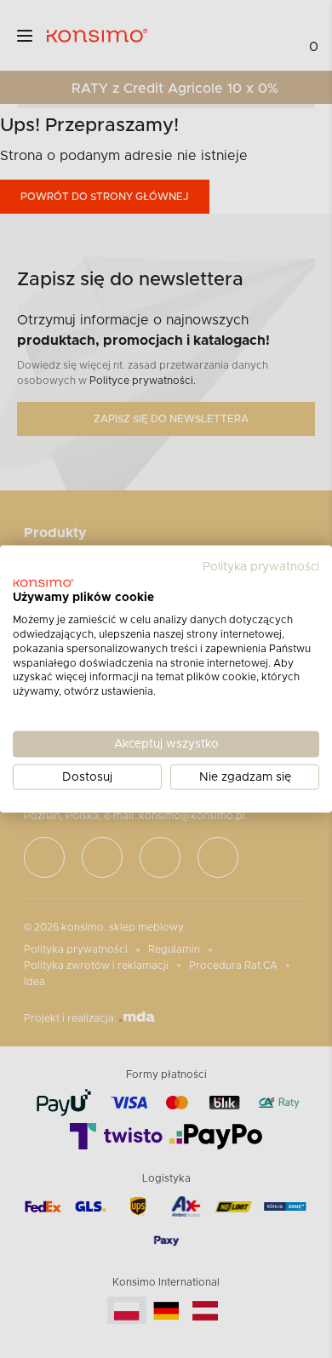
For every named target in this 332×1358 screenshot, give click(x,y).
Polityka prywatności (261, 566)
